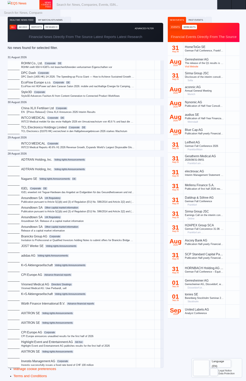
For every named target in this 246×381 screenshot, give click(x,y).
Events (175, 27)
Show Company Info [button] (130, 89)
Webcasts (189, 27)
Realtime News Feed (22, 20)
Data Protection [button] (227, 373)
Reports (36, 27)
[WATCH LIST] (224, 4)
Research (51, 27)
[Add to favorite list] (157, 110)
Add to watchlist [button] (128, 83)
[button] (239, 4)
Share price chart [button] (128, 96)
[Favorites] (68, 20)
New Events (177, 20)
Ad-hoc (23, 27)
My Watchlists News (50, 20)
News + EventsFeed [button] (46, 4)
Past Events (196, 20)
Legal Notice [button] (225, 370)
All (13, 27)
